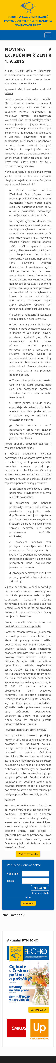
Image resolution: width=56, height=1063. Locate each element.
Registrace (28, 903)
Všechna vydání (38, 1009)
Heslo (10, 880)
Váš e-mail (13, 873)
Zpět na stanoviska (28, 853)
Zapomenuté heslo (40, 893)
